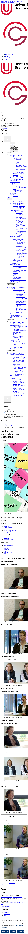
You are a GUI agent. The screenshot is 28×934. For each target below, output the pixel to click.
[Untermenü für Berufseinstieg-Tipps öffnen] (20, 325)
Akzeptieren (21, 931)
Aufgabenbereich (8, 527)
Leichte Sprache (8, 916)
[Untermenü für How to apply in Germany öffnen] (23, 203)
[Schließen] (7, 154)
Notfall (5, 915)
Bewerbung (6, 548)
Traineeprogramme (8, 553)
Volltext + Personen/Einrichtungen (10, 125)
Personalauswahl (8, 552)
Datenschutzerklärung (20, 925)
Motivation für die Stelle (10, 530)
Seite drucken (4, 885)
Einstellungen (5, 931)
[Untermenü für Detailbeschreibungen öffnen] (24, 290)
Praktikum (6, 549)
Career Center (4, 128)
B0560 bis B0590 (17, 897)
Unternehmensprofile (9, 545)
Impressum (6, 912)
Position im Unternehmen (10, 529)
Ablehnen (13, 931)
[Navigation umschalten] (1, 112)
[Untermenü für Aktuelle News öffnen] (21, 158)
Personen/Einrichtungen (8, 123)
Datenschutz (7, 914)
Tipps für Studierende (9, 551)
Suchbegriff (4, 119)
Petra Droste (12, 883)
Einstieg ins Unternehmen (10, 532)
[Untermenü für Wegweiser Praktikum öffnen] (21, 356)
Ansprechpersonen (5, 906)
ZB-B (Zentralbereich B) (7, 897)
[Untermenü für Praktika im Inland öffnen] (19, 210)
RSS (2, 884)
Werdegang (6, 526)
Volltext (4, 122)
